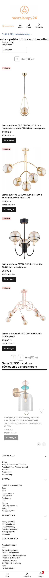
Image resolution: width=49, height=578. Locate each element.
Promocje (6, 534)
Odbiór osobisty (8, 527)
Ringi (4, 490)
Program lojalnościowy (11, 558)
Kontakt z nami (8, 568)
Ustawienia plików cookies (13, 555)
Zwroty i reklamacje (10, 550)
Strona (24, 59)
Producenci (6, 472)
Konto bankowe (8, 524)
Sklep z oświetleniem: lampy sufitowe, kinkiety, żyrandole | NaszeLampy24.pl (17, 34)
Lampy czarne (8, 493)
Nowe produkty (8, 532)
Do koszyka (9, 140)
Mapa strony (7, 475)
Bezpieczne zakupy (10, 529)
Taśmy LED (6, 508)
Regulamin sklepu (9, 545)
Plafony (5, 503)
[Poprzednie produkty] (20, 358)
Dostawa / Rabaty (9, 560)
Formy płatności (8, 521)
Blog (4, 565)
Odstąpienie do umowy (11, 563)
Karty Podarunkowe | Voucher (14, 464)
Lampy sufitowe (9, 506)
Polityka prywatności (10, 553)
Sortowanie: (7, 45)
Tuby (4, 488)
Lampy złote (7, 495)
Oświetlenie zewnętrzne (12, 485)
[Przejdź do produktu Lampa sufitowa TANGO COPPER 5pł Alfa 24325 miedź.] (24, 308)
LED (3, 501)
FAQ (3, 548)
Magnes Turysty (8, 511)
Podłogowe (6, 498)
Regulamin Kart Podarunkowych (15, 467)
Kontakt (5, 469)
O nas (4, 462)
